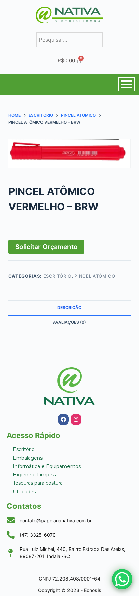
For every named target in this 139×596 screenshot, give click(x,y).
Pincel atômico (94, 276)
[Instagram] (76, 419)
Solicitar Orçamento (46, 247)
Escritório (57, 276)
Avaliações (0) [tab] (69, 322)
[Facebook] (63, 419)
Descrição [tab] (69, 307)
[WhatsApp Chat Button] (122, 579)
